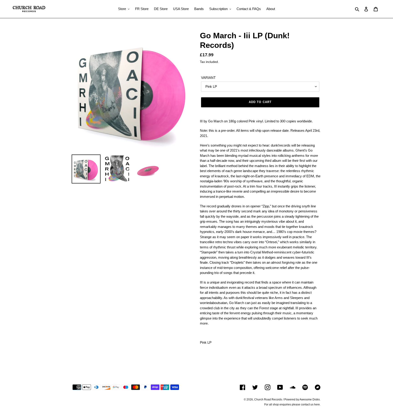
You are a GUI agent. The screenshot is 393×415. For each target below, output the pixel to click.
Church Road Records (268, 399)
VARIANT (208, 78)
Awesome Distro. (310, 399)
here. (317, 404)
